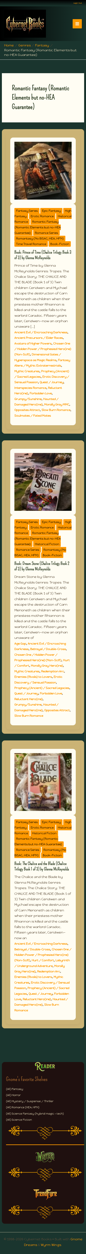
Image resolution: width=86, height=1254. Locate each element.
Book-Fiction (59, 244)
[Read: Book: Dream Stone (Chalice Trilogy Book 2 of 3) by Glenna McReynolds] (43, 481)
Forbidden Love (41, 393)
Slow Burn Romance (56, 410)
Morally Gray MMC (56, 404)
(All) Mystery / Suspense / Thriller (29, 1101)
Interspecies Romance (30, 388)
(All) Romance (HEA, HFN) (22, 1107)
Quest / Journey (51, 382)
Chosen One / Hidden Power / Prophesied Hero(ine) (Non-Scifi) (42, 349)
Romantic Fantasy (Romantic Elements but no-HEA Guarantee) (37, 227)
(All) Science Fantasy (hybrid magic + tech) (35, 1113)
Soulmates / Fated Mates (32, 415)
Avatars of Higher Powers (33, 343)
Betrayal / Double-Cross (48, 649)
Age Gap (20, 643)
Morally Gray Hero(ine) (47, 665)
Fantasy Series (27, 211)
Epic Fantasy (51, 211)
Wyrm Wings (51, 1245)
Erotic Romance (42, 216)
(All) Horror (13, 1095)
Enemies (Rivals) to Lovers (33, 677)
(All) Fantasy (14, 1089)
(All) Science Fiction (19, 1120)
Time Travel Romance (31, 244)
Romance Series (46, 233)
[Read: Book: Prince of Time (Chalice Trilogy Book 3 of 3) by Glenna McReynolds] (43, 170)
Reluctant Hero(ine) (28, 699)
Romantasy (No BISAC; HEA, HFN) (40, 238)
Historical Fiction (47, 544)
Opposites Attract (27, 410)
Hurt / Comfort (43, 960)
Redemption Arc (52, 671)
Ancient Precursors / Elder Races (38, 338)
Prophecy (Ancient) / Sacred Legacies (41, 688)
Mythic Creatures (26, 371)
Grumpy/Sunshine (28, 399)
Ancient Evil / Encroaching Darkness (40, 332)
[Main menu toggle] (77, 23)
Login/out (77, 3)
